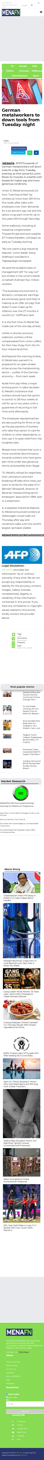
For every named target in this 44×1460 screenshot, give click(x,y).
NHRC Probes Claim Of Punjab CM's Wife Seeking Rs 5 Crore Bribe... (21, 1054)
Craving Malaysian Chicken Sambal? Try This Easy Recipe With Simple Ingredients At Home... (21, 1024)
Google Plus (21, 1429)
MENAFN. (19, 1453)
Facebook (20, 1421)
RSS (18, 1439)
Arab (34, 66)
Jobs (8, 1380)
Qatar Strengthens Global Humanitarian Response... (16, 1180)
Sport (34, 76)
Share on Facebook (19, 148)
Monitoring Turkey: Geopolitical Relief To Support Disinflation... (32, 751)
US (9, 66)
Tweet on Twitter (18, 152)
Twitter (19, 1425)
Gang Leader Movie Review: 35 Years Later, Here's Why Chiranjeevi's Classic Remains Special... (21, 994)
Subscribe (25, 1411)
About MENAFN (13, 1376)
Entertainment (16, 76)
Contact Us (11, 1369)
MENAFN (8, 163)
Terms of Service (13, 1362)
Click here (23, 1352)
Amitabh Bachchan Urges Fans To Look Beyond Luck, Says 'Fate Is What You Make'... (20, 963)
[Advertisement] (22, 38)
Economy (24, 71)
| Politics (9, 71)
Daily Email (21, 1432)
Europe (22, 66)
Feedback (10, 1384)
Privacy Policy (12, 1365)
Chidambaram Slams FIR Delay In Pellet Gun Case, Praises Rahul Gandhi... (20, 898)
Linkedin (20, 1436)
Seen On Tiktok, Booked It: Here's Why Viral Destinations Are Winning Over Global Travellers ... (21, 1084)
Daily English (13, 1394)
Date (6, 141)
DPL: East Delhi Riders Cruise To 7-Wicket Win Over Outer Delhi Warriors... (20, 1227)
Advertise (10, 1373)
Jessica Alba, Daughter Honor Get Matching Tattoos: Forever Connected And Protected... (20, 1143)
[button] (32, 5)
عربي (24, 5)
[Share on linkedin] (36, 153)
